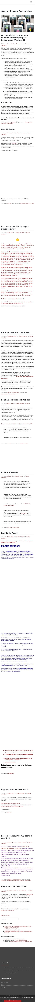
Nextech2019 (29, 894)
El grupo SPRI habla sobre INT (15, 789)
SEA (15, 137)
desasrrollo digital (15, 880)
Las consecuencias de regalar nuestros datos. (15, 227)
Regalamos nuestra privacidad (15, 400)
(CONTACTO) (24, 513)
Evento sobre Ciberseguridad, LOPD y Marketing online (21, 941)
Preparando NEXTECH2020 (14, 886)
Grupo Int (14, 122)
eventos (25, 203)
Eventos (15, 879)
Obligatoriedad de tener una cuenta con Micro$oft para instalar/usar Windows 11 (14, 37)
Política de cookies (5, 984)
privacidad (3, 123)
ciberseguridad (28, 122)
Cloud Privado (8, 129)
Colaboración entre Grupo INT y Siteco (12, 930)
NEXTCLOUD (14, 143)
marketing (22, 880)
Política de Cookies (16, 1000)
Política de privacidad (5, 982)
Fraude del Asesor (9, 533)
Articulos (9, 122)
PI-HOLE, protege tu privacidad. (17, 939)
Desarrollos (10, 879)
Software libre (10, 123)
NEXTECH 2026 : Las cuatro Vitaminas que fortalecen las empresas (17, 926)
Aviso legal (3, 987)
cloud (21, 203)
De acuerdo (7, 1000)
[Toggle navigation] (31, 2)
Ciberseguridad (15, 392)
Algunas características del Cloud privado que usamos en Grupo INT (16, 423)
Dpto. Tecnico (7, 939)
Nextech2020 (11, 910)
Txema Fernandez (20, 43)
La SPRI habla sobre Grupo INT (10, 928)
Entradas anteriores (5, 915)
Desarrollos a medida (6, 880)
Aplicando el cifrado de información (11, 927)
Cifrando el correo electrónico (15, 332)
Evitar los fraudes (9, 472)
